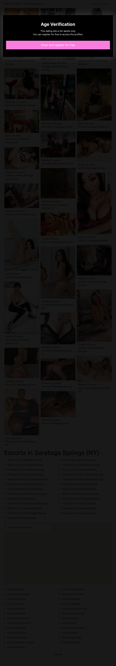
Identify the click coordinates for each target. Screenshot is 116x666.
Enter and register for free (58, 45)
